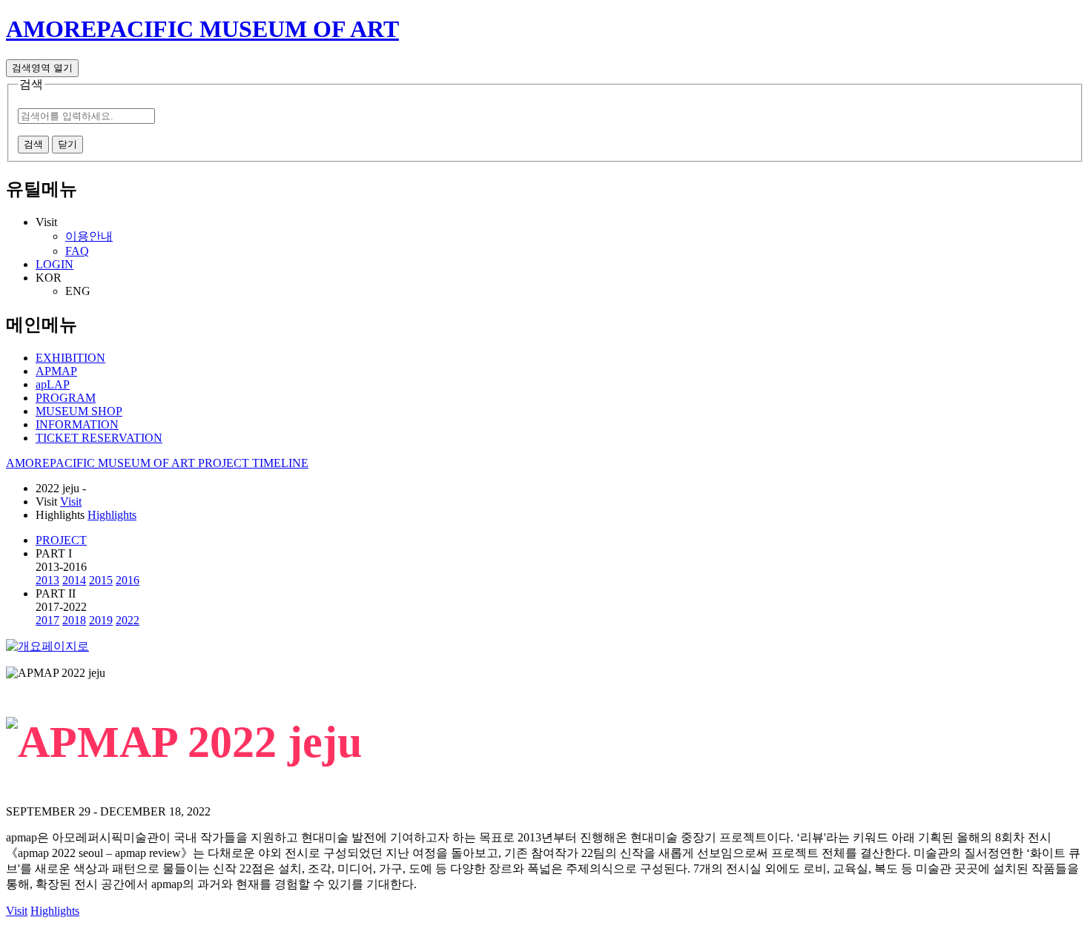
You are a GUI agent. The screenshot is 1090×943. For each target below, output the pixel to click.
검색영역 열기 (42, 67)
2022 (127, 620)
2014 (74, 580)
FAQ (77, 251)
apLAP (53, 384)
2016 (127, 580)
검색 (33, 144)
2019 (101, 620)
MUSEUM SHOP (79, 411)
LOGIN (54, 264)
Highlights (111, 515)
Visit (71, 501)
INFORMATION (77, 424)
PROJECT (61, 540)
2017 (47, 620)
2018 (74, 620)
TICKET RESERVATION (99, 437)
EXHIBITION (70, 357)
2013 (47, 580)
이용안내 (89, 236)
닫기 (67, 144)
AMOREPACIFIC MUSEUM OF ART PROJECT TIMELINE (157, 463)
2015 (101, 580)
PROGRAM (66, 397)
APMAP (56, 371)
